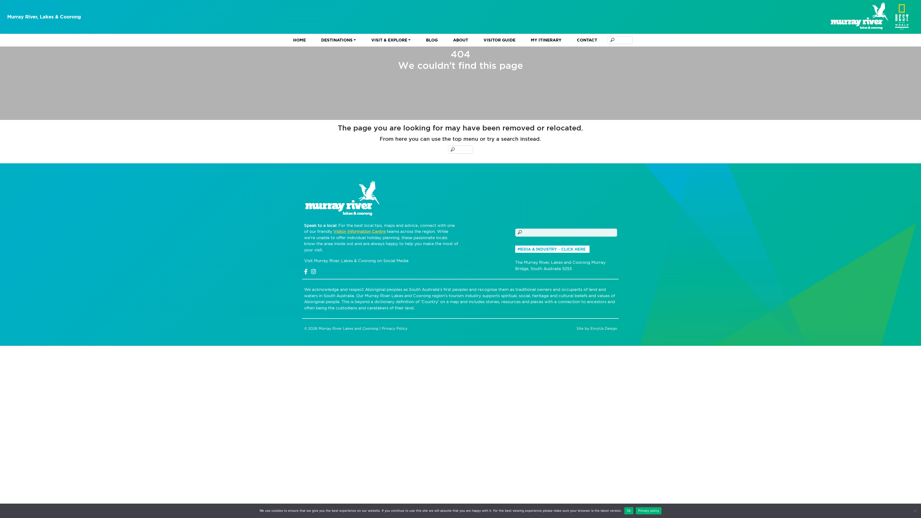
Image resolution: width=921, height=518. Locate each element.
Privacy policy (648, 510)
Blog (432, 40)
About (460, 40)
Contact (587, 40)
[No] (915, 510)
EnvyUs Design (603, 328)
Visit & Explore (389, 40)
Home (299, 40)
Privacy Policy (394, 328)
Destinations (337, 40)
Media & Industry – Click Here (552, 249)
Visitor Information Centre (359, 231)
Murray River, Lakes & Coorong (44, 17)
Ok (629, 510)
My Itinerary (546, 40)
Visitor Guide (499, 40)
